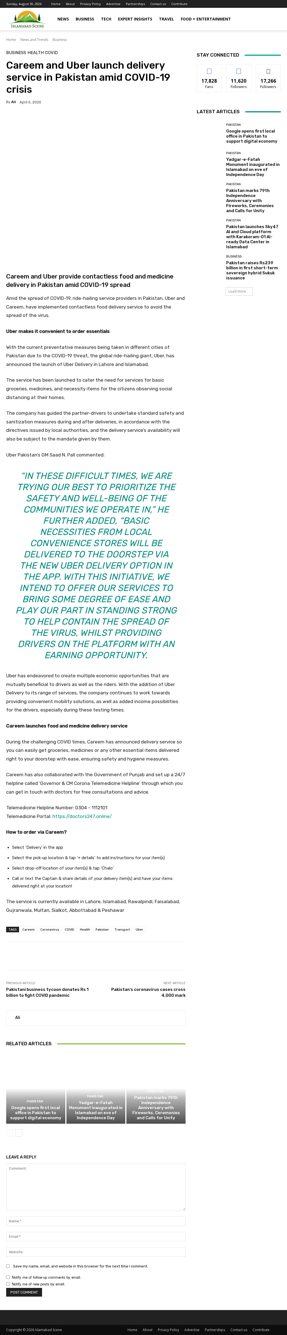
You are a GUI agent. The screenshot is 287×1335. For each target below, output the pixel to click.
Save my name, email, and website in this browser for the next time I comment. (80, 1266)
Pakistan (102, 929)
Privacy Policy (90, 4)
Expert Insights (135, 19)
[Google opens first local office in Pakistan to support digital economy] (35, 1088)
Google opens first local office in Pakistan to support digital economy (35, 1112)
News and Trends (34, 39)
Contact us (158, 4)
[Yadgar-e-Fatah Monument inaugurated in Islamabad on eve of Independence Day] (96, 1088)
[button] (274, 19)
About (70, 4)
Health (35, 53)
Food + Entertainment (206, 19)
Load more (237, 291)
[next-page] (18, 1133)
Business (85, 19)
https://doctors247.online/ (82, 816)
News (63, 19)
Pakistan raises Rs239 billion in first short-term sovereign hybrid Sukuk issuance (252, 270)
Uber (139, 929)
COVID (51, 53)
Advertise (113, 4)
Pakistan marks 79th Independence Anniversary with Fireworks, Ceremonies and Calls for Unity (156, 1107)
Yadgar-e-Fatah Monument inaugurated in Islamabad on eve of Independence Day (95, 1110)
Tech (106, 19)
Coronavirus (49, 929)
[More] (173, 119)
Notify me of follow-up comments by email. (46, 1277)
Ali (13, 102)
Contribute (179, 4)
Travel (166, 19)
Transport (122, 929)
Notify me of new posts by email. (38, 1284)
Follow (239, 68)
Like (209, 68)
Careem (28, 929)
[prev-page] (9, 1133)
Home (56, 4)
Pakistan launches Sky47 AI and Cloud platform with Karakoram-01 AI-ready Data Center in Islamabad (252, 236)
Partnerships (135, 4)
